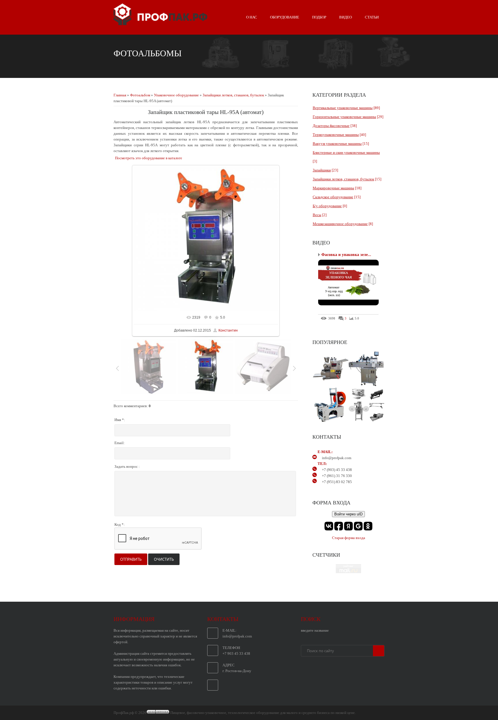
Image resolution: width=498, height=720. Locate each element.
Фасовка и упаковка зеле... (346, 255)
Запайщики (322, 170)
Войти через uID (348, 514)
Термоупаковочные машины (336, 134)
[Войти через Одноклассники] (368, 526)
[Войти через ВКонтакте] (329, 526)
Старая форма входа (348, 538)
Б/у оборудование (327, 206)
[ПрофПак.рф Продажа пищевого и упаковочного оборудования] (160, 23)
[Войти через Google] (358, 526)
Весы (317, 215)
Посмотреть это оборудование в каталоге (148, 158)
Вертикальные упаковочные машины (343, 108)
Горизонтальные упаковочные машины (344, 117)
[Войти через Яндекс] (348, 526)
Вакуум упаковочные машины (337, 143)
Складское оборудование (333, 197)
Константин (228, 330)
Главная (120, 95)
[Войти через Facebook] (338, 526)
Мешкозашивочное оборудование (340, 224)
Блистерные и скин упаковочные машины (346, 152)
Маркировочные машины (333, 188)
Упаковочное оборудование (176, 95)
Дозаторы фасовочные (331, 126)
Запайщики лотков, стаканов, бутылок (233, 95)
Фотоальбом (140, 95)
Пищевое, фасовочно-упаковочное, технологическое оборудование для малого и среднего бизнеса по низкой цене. (263, 712)
